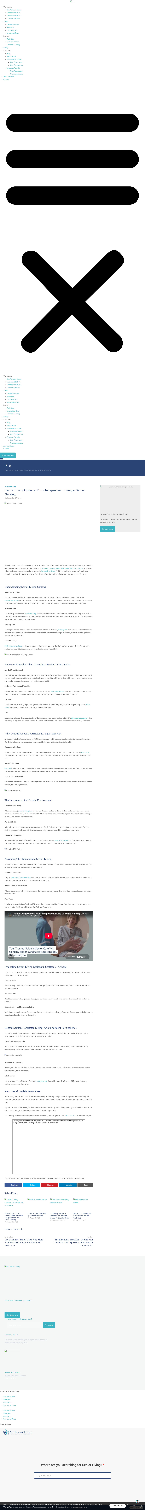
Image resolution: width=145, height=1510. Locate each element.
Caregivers (7, 1402)
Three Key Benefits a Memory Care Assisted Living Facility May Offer (59, 1216)
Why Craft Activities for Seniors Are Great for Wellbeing (82, 1216)
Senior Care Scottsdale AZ (63, 1178)
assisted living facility (28, 1178)
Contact (6, 80)
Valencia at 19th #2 (14, 16)
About (5, 21)
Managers (10, 27)
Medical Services (13, 42)
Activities (10, 39)
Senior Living (79, 1178)
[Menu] (1, 459)
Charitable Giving (13, 45)
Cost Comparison (16, 65)
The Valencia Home (14, 10)
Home (6, 470)
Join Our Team (8, 77)
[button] (72, 229)
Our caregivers (12, 30)
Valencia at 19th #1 (14, 13)
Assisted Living (10, 486)
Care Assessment (16, 62)
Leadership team (13, 24)
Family (5, 48)
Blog (8, 53)
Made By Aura (5, 1424)
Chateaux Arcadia (13, 18)
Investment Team (13, 33)
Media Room (11, 56)
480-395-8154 (10, 1378)
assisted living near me (45, 1178)
